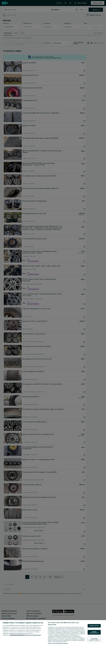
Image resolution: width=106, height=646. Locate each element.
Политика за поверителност (33, 635)
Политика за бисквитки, (17, 635)
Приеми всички (94, 625)
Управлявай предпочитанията (94, 639)
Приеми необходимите (94, 632)
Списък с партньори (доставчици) (58, 643)
